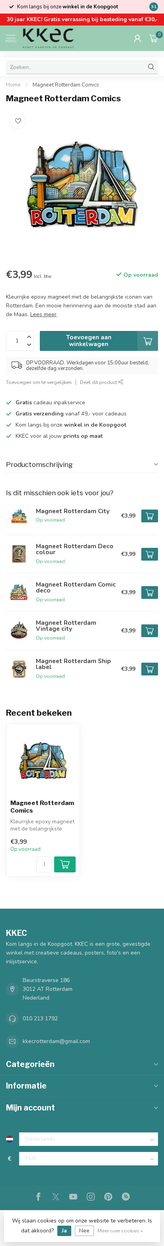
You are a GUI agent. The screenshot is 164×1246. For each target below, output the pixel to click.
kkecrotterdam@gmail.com (56, 1041)
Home (13, 85)
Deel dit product (99, 382)
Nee (84, 1230)
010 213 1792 (40, 1018)
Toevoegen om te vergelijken (39, 382)
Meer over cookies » (120, 1230)
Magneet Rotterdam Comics (66, 85)
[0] (153, 38)
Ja (64, 1230)
